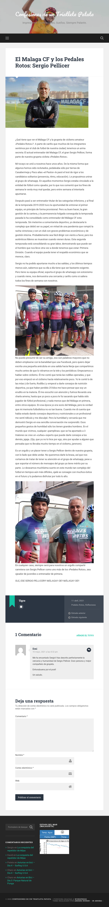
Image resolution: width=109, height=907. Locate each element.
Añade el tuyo (85, 635)
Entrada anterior (78, 613)
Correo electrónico (24, 768)
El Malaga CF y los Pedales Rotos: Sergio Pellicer (49, 62)
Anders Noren (82, 901)
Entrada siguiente (79, 617)
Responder (89, 650)
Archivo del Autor (21, 606)
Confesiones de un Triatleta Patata (54, 14)
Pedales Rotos (77, 605)
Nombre (19, 755)
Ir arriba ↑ (98, 901)
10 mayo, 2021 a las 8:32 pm (45, 652)
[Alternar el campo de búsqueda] (102, 38)
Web (17, 781)
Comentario (21, 716)
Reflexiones (90, 605)
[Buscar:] (20, 827)
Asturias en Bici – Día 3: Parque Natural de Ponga (20, 880)
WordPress (81, 899)
